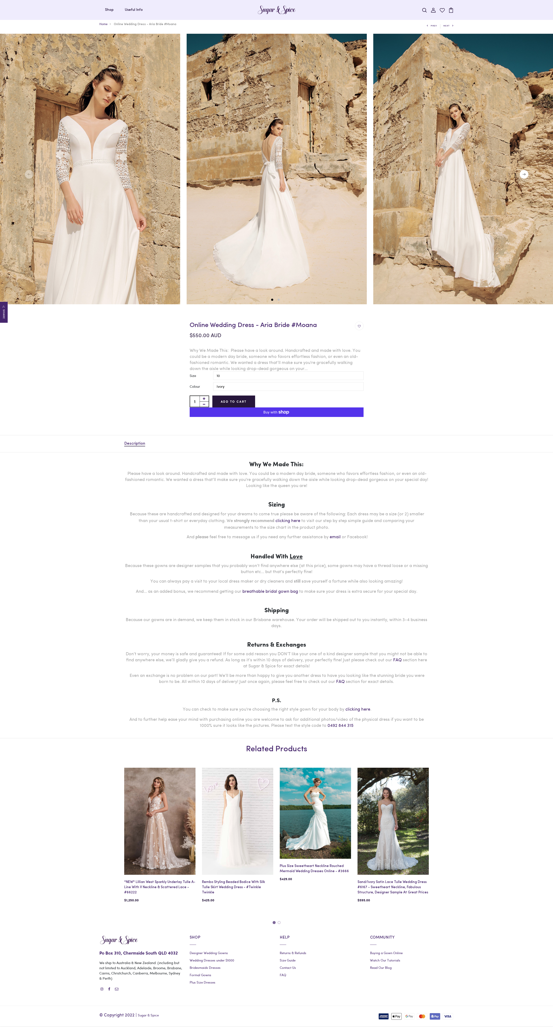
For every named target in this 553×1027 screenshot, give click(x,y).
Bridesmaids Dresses (205, 967)
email (335, 536)
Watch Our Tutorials (385, 960)
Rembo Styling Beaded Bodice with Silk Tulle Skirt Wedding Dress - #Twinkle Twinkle (233, 887)
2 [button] (279, 300)
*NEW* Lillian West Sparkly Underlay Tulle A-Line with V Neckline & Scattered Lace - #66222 (159, 887)
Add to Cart (234, 401)
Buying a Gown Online (386, 953)
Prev (434, 25)
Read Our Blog (381, 967)
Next (446, 25)
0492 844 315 (340, 725)
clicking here (357, 709)
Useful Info (134, 10)
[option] (276, 169)
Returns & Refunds (293, 953)
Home (103, 24)
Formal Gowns (200, 975)
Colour (195, 386)
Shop (109, 10)
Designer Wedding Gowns (209, 953)
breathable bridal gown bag (270, 591)
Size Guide (288, 960)
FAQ (397, 659)
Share (4, 314)
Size (193, 375)
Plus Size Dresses (202, 982)
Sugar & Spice (148, 1015)
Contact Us (288, 967)
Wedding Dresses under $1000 (212, 960)
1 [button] (272, 300)
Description (134, 444)
